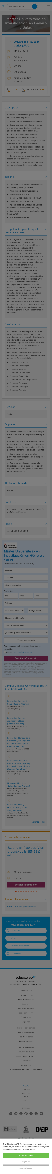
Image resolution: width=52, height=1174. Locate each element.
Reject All (26, 1162)
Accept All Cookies (26, 1155)
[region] (26, 1156)
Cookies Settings (25, 1168)
